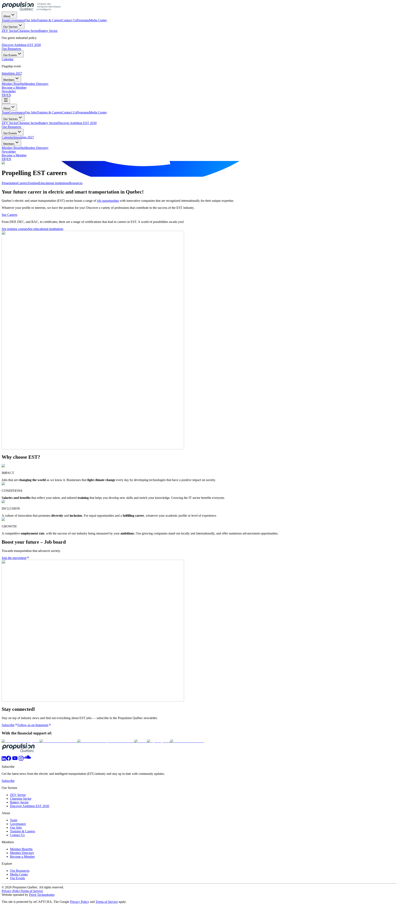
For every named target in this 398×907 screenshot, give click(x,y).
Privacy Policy (11, 891)
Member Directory (36, 148)
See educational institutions (45, 229)
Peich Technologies (42, 894)
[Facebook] (8, 759)
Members (9, 79)
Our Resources (11, 48)
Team (5, 112)
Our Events (10, 55)
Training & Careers (49, 112)
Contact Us (69, 112)
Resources (76, 183)
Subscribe (8, 725)
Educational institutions (54, 183)
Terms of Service (32, 891)
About (6, 16)
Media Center (98, 112)
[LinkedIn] (4, 759)
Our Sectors (10, 26)
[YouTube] (15, 759)
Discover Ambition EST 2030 (21, 45)
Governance (17, 112)
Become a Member (14, 87)
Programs (82, 112)
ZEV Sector (9, 123)
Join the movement (14, 558)
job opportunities (108, 200)
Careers (23, 183)
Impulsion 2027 (12, 73)
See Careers (9, 214)
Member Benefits (13, 148)
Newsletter (9, 91)
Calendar (7, 137)
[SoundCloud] (27, 759)
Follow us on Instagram (32, 725)
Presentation (10, 183)
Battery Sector (48, 123)
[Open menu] (6, 100)
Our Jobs (31, 112)
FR (4, 95)
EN (9, 95)
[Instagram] (21, 759)
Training (33, 183)
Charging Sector (28, 123)
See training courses (15, 229)
